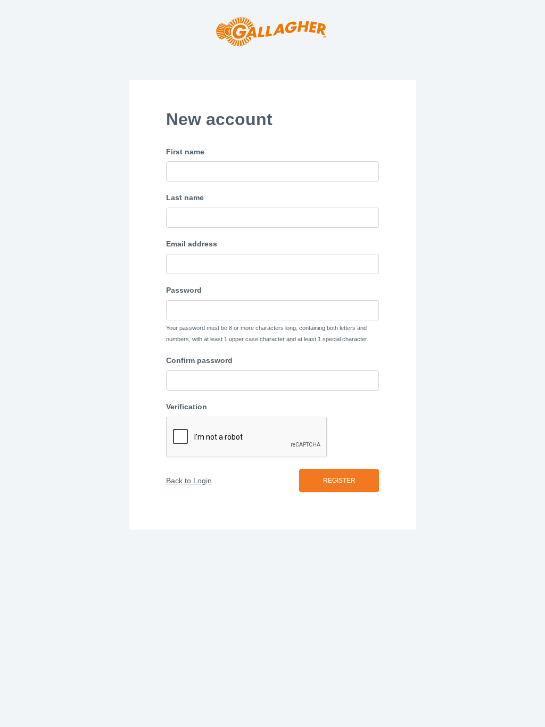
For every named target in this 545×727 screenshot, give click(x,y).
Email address (191, 243)
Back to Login (189, 480)
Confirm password (199, 360)
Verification (186, 406)
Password (184, 290)
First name (185, 151)
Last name (185, 197)
